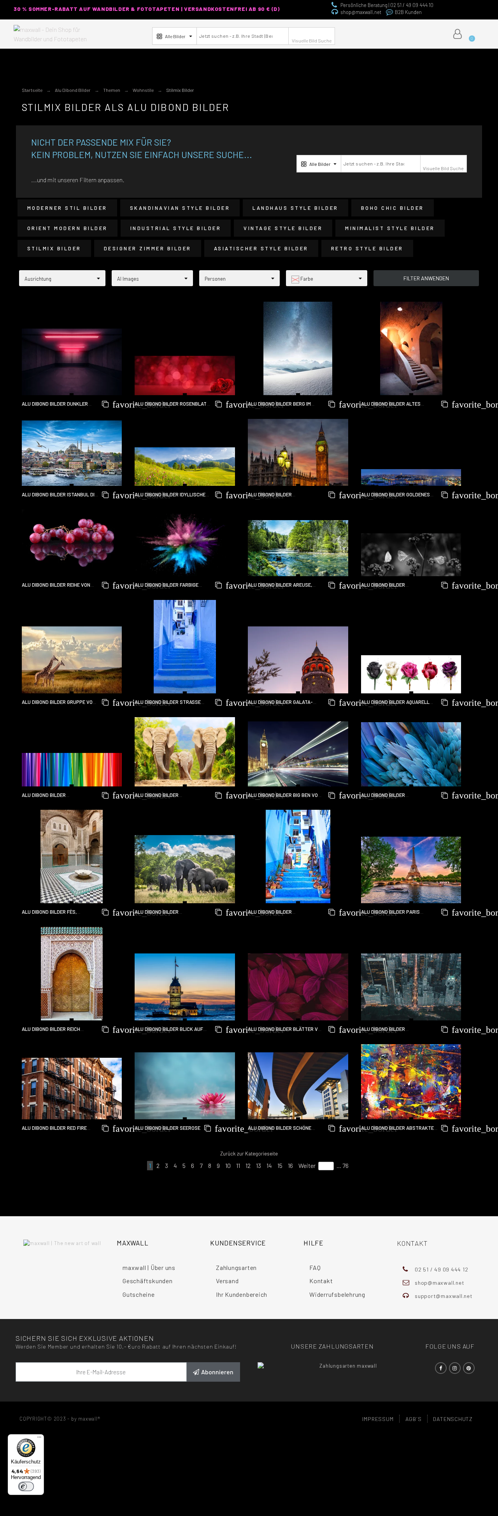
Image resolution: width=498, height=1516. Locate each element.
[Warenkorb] (469, 34)
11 (238, 1165)
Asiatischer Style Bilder (261, 248)
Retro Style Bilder (367, 248)
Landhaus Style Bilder (295, 208)
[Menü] (39, 1439)
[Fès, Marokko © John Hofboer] (72, 856)
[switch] (26, 1486)
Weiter (307, 1165)
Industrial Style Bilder (175, 228)
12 (248, 1165)
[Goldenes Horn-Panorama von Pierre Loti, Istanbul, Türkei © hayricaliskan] (411, 477)
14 (269, 1165)
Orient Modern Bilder (67, 228)
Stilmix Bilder (54, 248)
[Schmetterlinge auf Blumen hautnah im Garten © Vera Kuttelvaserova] (411, 555)
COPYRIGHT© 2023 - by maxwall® (59, 1419)
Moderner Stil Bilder (67, 208)
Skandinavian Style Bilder (180, 208)
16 (290, 1165)
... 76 (343, 1165)
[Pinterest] (469, 1368)
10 (228, 1165)
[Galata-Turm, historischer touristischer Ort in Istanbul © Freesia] (298, 659)
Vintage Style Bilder (283, 228)
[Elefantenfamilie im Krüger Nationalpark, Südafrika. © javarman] (185, 869)
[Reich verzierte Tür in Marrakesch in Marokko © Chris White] (72, 973)
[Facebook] (441, 1368)
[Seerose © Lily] (185, 1085)
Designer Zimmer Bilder (147, 248)
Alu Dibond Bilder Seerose (167, 1128)
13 (258, 1165)
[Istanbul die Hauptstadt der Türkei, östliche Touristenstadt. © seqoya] (72, 453)
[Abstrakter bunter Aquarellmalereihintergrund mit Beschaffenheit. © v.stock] (411, 1081)
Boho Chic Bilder (392, 208)
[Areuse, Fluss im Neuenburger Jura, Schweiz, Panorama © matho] (298, 548)
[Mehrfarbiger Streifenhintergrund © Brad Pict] (72, 769)
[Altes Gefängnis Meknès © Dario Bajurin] (411, 348)
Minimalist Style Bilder (390, 228)
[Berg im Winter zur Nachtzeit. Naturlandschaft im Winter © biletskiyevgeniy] (298, 348)
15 (279, 1165)
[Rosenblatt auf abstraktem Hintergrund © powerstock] (185, 375)
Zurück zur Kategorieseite (249, 1153)
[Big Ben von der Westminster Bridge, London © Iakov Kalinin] (298, 753)
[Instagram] (455, 1368)
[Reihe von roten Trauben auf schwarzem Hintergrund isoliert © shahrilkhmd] (72, 543)
